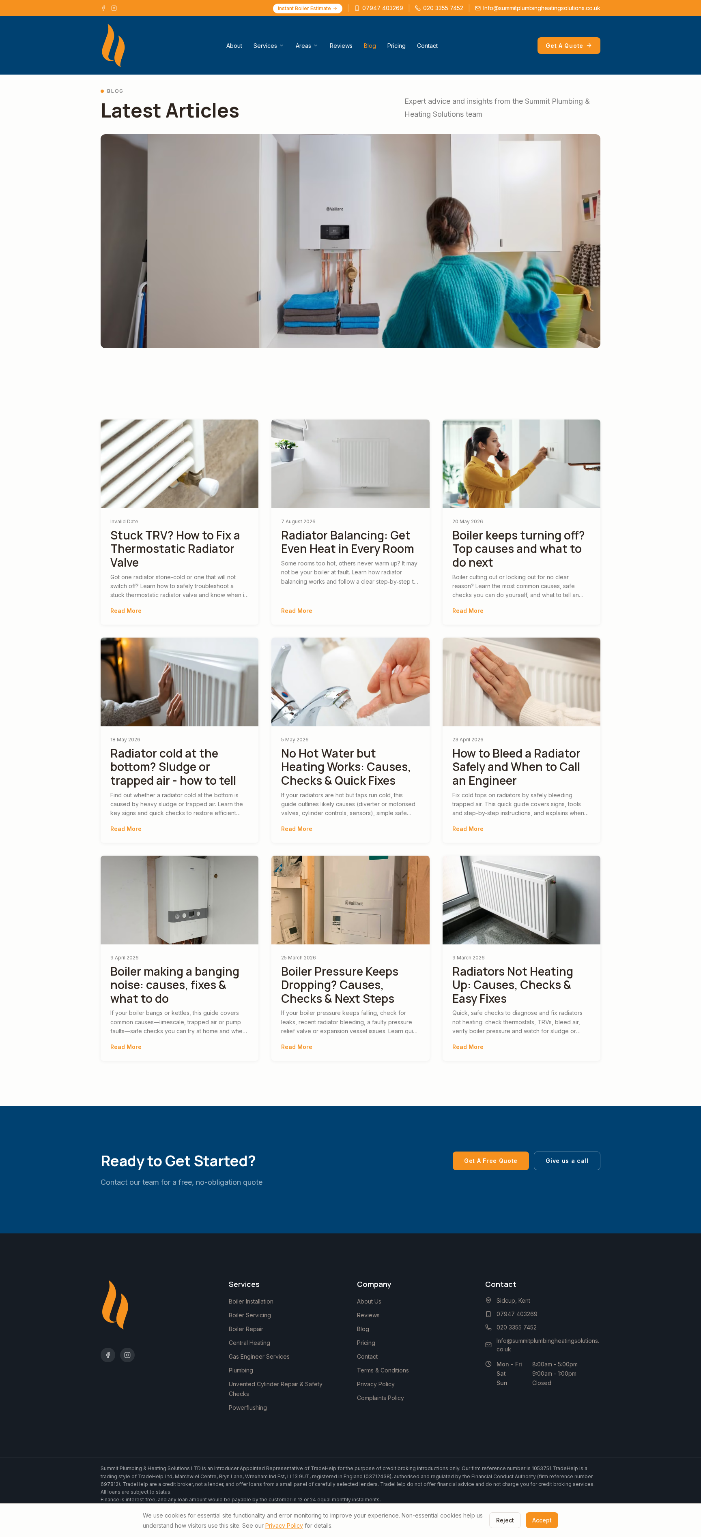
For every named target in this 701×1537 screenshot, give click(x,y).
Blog (370, 45)
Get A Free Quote (491, 1160)
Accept (542, 1520)
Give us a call (567, 1160)
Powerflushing (248, 1407)
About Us (369, 1301)
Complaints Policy (380, 1397)
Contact (427, 45)
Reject (505, 1520)
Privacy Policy (376, 1384)
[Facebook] (103, 8)
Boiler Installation (251, 1301)
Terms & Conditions (383, 1370)
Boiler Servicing (250, 1315)
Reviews (341, 45)
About (234, 45)
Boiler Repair (246, 1328)
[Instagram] (114, 8)
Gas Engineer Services (259, 1356)
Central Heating (249, 1342)
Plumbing (241, 1370)
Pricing (396, 45)
